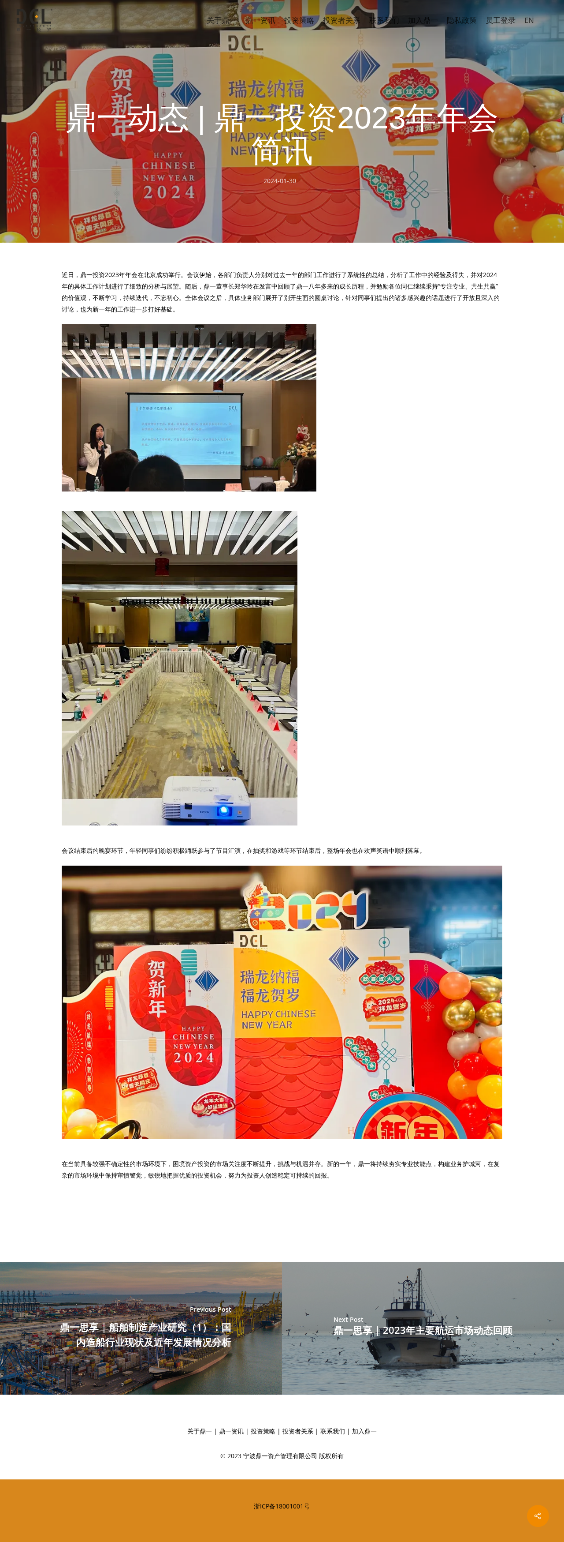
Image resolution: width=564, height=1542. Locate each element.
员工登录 (501, 20)
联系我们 (384, 20)
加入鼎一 (423, 20)
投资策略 (299, 20)
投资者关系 (341, 20)
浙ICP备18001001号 (282, 1506)
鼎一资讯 (260, 20)
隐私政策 (462, 20)
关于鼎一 (222, 20)
